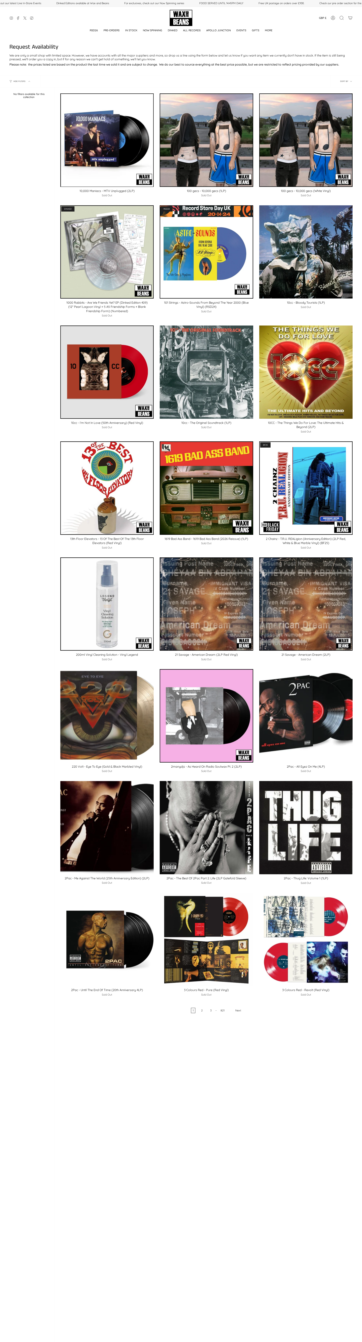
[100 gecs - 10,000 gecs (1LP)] (206, 140)
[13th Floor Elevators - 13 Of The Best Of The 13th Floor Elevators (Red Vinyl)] (107, 488)
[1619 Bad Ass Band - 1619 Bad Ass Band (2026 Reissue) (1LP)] (206, 488)
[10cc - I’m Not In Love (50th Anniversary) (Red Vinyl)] (107, 372)
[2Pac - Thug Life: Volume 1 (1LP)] (306, 827)
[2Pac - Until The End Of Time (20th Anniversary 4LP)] (107, 939)
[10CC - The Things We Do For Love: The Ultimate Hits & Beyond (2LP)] (306, 372)
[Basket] (350, 18)
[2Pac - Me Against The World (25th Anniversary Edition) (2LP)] (107, 827)
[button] (94, 30)
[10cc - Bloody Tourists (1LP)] (306, 252)
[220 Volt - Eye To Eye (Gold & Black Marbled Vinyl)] (107, 715)
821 (223, 1010)
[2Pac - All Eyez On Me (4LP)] (306, 715)
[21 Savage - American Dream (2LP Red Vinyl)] (206, 604)
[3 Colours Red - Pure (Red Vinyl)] (206, 939)
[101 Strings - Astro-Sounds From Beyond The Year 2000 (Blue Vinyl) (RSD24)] (206, 252)
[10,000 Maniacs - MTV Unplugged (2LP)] (107, 140)
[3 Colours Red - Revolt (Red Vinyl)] (306, 939)
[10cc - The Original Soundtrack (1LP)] (206, 372)
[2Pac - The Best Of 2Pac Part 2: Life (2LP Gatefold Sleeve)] (206, 827)
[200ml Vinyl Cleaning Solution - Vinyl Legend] (107, 604)
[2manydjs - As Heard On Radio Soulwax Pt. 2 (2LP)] (206, 715)
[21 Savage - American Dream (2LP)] (306, 604)
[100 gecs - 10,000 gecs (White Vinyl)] (306, 140)
